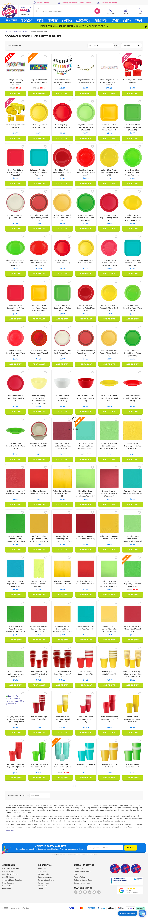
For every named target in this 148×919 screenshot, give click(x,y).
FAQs (76, 874)
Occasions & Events (21, 31)
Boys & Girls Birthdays (11, 868)
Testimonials (43, 886)
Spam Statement (45, 877)
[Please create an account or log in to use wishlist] (22, 56)
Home (8, 31)
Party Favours (8, 883)
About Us (42, 868)
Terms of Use (43, 883)
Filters (95, 46)
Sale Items (6, 889)
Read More (10, 831)
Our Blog (42, 871)
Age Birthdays (8, 877)
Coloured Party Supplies (12, 880)
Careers (41, 889)
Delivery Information (82, 871)
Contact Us (78, 868)
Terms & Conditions (46, 880)
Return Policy (79, 877)
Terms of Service (89, 854)
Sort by (117, 45)
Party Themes (8, 871)
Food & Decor (7, 886)
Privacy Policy (79, 854)
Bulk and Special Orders (83, 880)
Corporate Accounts (82, 883)
